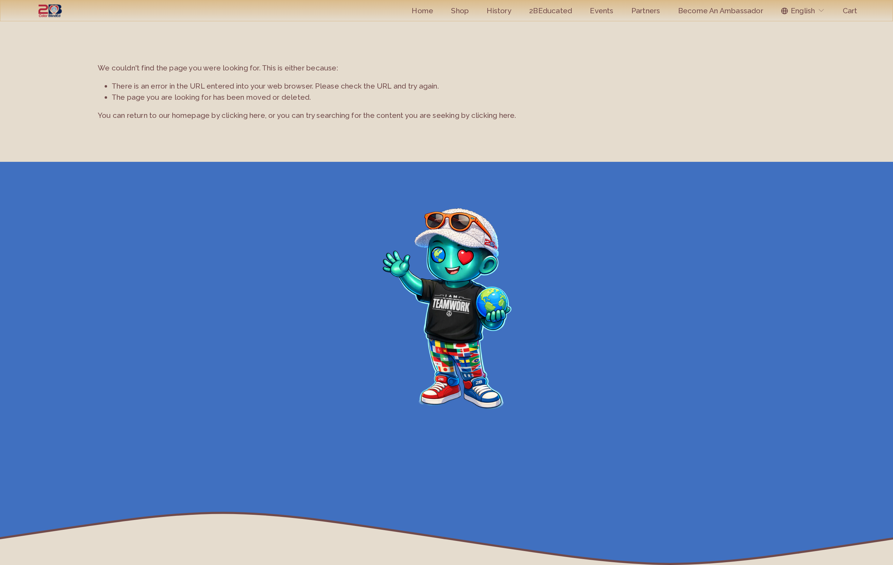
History (499, 10)
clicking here (243, 115)
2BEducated (550, 10)
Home (422, 10)
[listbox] (803, 11)
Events (601, 10)
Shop (460, 10)
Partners (645, 10)
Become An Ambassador (720, 10)
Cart (850, 10)
